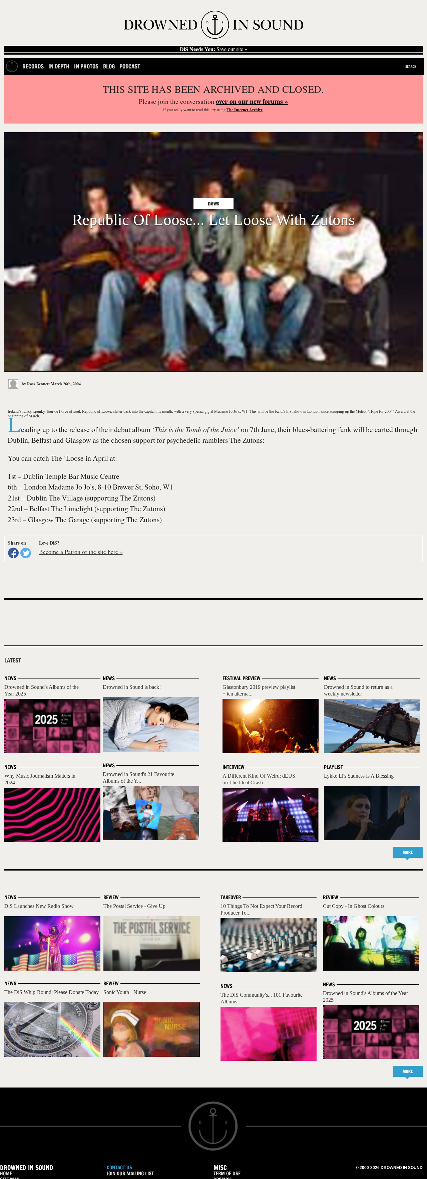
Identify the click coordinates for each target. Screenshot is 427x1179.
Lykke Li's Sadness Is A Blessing (359, 776)
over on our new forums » (252, 101)
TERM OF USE (227, 1173)
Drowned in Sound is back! (132, 687)
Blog (109, 66)
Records (33, 66)
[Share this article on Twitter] (25, 553)
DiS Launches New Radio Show (39, 906)
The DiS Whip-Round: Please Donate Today (51, 992)
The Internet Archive (245, 110)
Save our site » (213, 49)
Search (410, 66)
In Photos (86, 66)
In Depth (58, 66)
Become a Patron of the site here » (81, 552)
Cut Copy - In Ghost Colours (353, 906)
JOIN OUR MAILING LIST (130, 1173)
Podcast (129, 66)
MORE (408, 852)
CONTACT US (119, 1167)
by (35, 384)
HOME (6, 1173)
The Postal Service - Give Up (134, 906)
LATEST (12, 660)
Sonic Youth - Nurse (124, 992)
